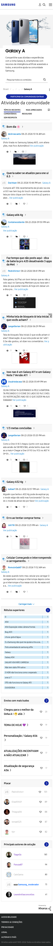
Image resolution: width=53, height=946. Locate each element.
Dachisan (12, 183)
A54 (6, 622)
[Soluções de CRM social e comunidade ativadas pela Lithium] (45, 907)
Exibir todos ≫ (26, 700)
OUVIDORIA (10, 688)
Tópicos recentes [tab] (12, 110)
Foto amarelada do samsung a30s (19, 647)
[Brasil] (8, 4)
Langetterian (14, 326)
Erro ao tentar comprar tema (23, 518)
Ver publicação (37, 145)
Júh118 (11, 525)
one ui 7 (8, 677)
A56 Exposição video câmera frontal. (20, 627)
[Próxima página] (47, 610)
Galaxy (8, 652)
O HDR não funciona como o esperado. (21, 672)
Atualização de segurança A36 (19, 768)
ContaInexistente (16, 222)
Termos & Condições (11, 922)
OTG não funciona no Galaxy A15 (18, 683)
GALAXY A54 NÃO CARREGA (17, 662)
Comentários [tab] (10, 114)
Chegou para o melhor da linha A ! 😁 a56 (18, 712)
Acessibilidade (9, 917)
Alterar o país (8, 937)
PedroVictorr (14, 271)
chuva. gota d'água (13, 637)
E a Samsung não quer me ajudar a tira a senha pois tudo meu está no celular (24, 642)
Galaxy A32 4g (15, 481)
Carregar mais (25, 604)
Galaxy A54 (9, 657)
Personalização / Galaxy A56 (20, 735)
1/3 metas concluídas (19, 428)
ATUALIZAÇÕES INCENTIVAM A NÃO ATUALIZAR (21, 753)
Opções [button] (45, 90)
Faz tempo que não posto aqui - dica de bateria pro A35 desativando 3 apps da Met (29, 261)
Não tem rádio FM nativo (15, 667)
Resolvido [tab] (27, 114)
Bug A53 (8, 632)
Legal (4, 932)
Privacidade (7, 927)
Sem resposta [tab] (10, 117)
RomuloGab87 (15, 567)
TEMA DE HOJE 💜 (15, 725)
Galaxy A (5, 138)
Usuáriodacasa (15, 381)
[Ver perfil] (4, 134)
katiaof (11, 489)
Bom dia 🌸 (13, 126)
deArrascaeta (14, 134)
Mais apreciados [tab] (34, 110)
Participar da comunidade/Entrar (27, 97)
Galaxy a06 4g (15, 215)
